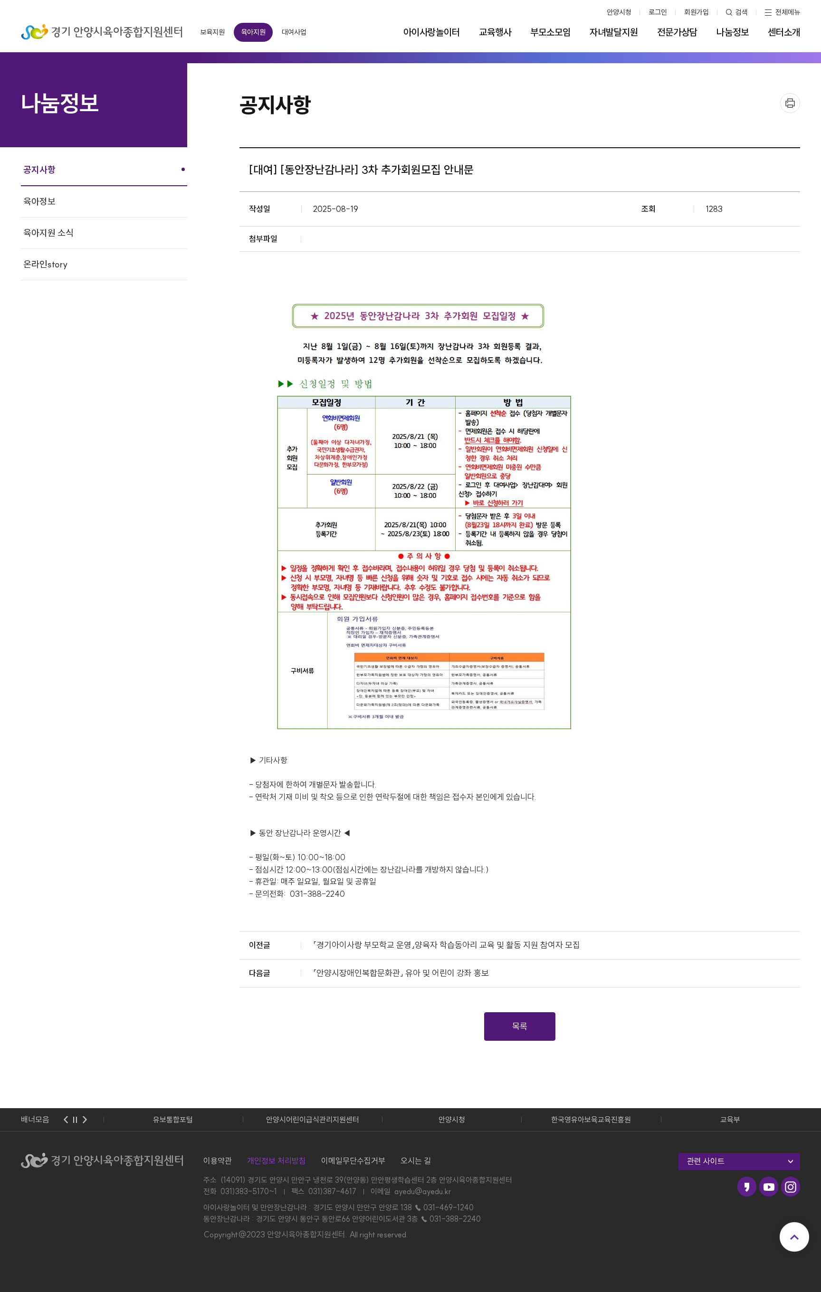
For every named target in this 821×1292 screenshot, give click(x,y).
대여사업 (294, 32)
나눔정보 (732, 32)
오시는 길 (416, 1161)
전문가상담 (677, 32)
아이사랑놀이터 (431, 32)
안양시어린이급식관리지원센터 (312, 1119)
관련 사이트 (706, 1161)
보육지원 (212, 32)
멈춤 (75, 1119)
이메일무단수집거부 (353, 1161)
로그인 (658, 12)
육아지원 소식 (48, 232)
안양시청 (619, 12)
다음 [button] (84, 1119)
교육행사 (495, 32)
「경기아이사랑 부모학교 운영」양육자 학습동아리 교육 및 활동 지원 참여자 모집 (446, 945)
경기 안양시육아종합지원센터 (102, 29)
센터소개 (784, 32)
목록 (519, 1026)
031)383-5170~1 (248, 1191)
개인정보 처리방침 (276, 1161)
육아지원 (253, 32)
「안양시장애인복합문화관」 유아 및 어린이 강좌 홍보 (401, 973)
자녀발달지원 (614, 32)
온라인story (45, 264)
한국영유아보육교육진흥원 (591, 1119)
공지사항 (39, 169)
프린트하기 (790, 103)
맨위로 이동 (794, 1237)
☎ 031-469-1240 (444, 1207)
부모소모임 (550, 32)
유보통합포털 (173, 1119)
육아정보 (39, 201)
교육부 (730, 1119)
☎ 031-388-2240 (450, 1219)
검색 (741, 12)
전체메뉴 (787, 12)
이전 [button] (65, 1119)
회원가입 (696, 12)
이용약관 (217, 1161)
